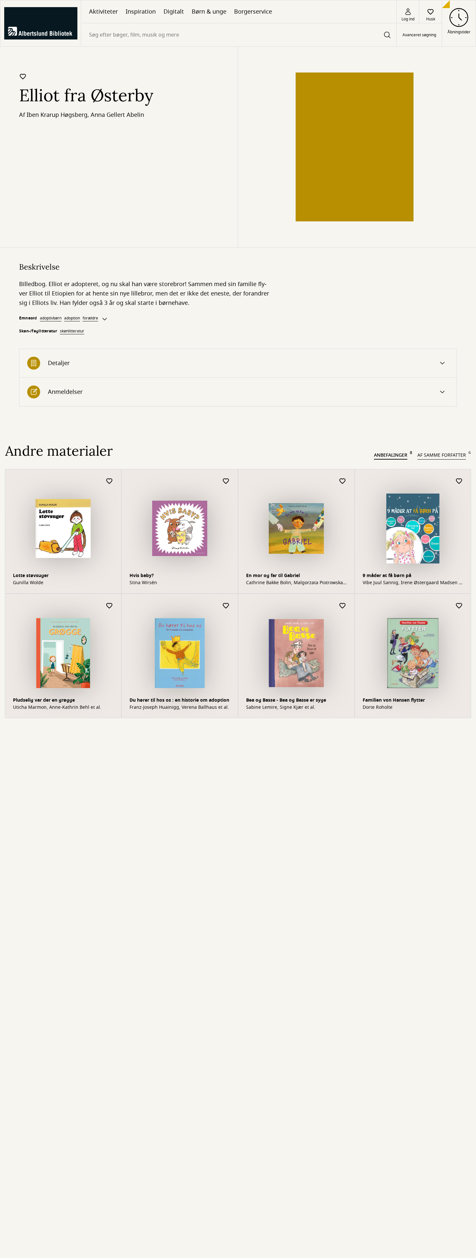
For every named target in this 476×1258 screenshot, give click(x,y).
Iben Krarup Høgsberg (57, 115)
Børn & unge (209, 11)
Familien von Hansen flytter (394, 700)
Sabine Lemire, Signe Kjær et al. (280, 707)
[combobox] (238, 34)
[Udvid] (104, 319)
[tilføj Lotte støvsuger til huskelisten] (109, 481)
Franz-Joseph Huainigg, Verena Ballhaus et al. (179, 707)
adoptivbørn (51, 318)
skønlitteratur (72, 331)
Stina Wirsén (143, 582)
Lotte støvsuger (31, 575)
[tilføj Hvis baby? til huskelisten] (226, 481)
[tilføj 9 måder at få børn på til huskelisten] (459, 481)
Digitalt (174, 11)
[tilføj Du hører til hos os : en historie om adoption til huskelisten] (226, 606)
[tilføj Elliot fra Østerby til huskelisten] (23, 76)
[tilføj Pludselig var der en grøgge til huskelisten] (109, 606)
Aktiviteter (103, 11)
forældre (90, 318)
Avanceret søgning (419, 35)
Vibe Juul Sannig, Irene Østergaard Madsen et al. (413, 582)
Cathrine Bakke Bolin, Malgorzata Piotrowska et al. (294, 582)
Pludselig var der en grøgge (44, 700)
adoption (72, 318)
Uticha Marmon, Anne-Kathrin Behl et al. (57, 707)
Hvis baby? (142, 575)
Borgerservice (253, 11)
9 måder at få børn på (387, 575)
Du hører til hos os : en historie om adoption (179, 700)
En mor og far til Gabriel (273, 575)
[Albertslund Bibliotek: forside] (40, 23)
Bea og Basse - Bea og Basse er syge (286, 700)
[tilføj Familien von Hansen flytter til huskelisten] (459, 606)
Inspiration (141, 11)
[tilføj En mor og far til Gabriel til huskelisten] (342, 481)
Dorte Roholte (377, 707)
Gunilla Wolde (28, 582)
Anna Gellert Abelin (117, 115)
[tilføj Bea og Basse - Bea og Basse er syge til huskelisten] (342, 606)
